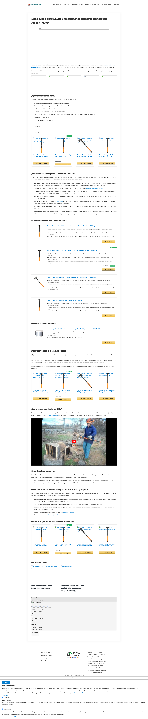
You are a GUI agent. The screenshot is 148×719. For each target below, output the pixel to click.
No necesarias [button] (5, 707)
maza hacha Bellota (68, 512)
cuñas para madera (53, 415)
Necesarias (7, 697)
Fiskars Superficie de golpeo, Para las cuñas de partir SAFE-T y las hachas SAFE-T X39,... (74, 329)
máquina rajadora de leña (54, 515)
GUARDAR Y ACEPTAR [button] (9, 716)
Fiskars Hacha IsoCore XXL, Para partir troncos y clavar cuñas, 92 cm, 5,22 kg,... (71, 226)
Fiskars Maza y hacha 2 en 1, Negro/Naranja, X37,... (107, 155)
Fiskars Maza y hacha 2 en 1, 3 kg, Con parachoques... (85, 155)
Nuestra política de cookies (82, 693)
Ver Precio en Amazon (41, 163)
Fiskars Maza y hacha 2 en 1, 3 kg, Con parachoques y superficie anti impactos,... (71, 277)
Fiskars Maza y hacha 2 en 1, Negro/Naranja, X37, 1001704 (64, 300)
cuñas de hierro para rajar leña (94, 188)
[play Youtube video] (74, 441)
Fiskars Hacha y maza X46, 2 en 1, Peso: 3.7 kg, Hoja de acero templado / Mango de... (72, 250)
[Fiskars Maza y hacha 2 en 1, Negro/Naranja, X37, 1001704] (107, 145)
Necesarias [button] (5, 695)
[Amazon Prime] (47, 158)
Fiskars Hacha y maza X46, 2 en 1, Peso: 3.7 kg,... (63, 155)
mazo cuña (60, 201)
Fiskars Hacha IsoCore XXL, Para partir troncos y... (41, 155)
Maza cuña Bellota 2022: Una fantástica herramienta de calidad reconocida (72, 588)
